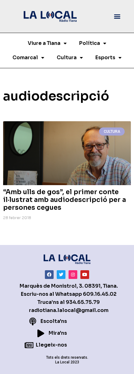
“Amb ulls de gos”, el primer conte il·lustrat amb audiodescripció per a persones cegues (64, 200)
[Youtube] (84, 274)
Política (89, 43)
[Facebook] (49, 274)
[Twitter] (61, 274)
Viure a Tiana (44, 43)
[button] (117, 16)
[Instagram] (73, 274)
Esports (105, 57)
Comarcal (25, 57)
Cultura (67, 57)
